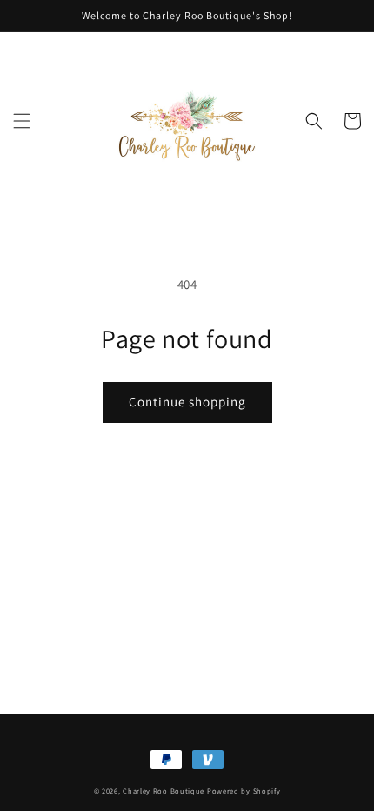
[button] (22, 121)
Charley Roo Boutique (163, 790)
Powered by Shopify (244, 790)
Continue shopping (187, 401)
